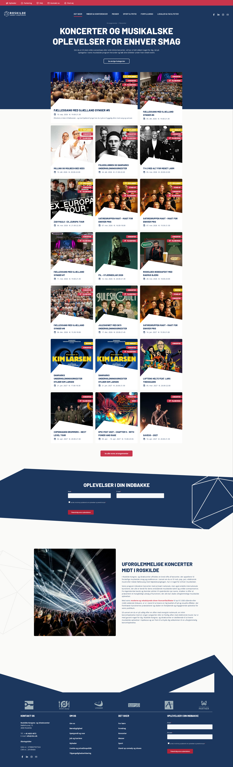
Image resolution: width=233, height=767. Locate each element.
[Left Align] (114, 716)
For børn (122, 723)
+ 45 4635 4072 (30, 733)
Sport (120, 743)
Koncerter (122, 733)
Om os (72, 723)
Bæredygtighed (76, 728)
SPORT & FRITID (130, 14)
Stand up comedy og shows (129, 748)
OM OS (73, 715)
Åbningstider (26, 741)
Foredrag (122, 728)
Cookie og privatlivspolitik (81, 748)
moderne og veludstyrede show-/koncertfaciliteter (152, 600)
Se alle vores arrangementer (116, 453)
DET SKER (78, 14)
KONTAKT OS (28, 715)
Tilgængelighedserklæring (80, 753)
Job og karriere (76, 738)
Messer (121, 738)
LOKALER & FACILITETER (168, 14)
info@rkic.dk (32, 736)
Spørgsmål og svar (77, 733)
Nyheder (73, 743)
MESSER (115, 14)
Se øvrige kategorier (116, 61)
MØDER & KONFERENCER (97, 14)
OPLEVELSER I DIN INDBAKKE (183, 715)
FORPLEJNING (147, 14)
